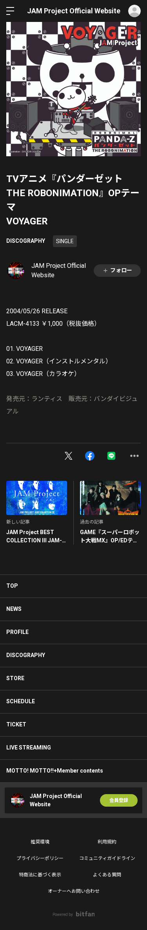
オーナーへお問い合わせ (74, 891)
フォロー (121, 270)
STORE (15, 678)
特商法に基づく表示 (40, 875)
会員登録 (118, 800)
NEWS (14, 609)
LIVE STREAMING (28, 747)
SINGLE (65, 241)
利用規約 (107, 842)
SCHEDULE (20, 701)
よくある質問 (107, 875)
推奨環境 (40, 842)
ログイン (134, 11)
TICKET (16, 724)
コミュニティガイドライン (107, 858)
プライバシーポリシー (40, 858)
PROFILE (17, 632)
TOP (12, 586)
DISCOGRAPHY (25, 241)
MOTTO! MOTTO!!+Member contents (54, 770)
